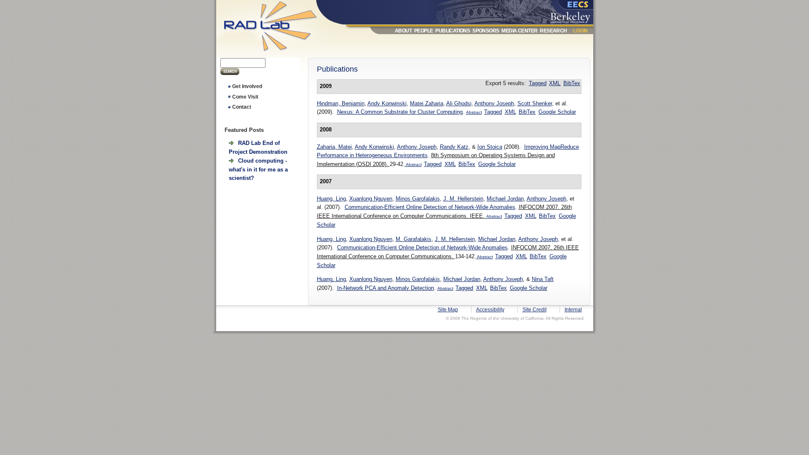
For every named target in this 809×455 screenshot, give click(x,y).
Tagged (537, 83)
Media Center (519, 31)
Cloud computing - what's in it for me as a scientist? (258, 169)
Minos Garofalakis (418, 198)
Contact (241, 107)
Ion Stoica (489, 147)
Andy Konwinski (387, 103)
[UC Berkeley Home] (572, 16)
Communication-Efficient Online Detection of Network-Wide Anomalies (430, 207)
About (403, 31)
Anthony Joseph (494, 103)
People (423, 31)
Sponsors (485, 31)
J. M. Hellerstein (463, 198)
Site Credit (534, 309)
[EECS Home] (572, 5)
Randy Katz (454, 147)
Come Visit (245, 96)
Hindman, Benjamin (340, 103)
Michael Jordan (505, 198)
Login (580, 31)
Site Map (448, 309)
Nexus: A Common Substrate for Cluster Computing (400, 112)
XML (554, 83)
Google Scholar (557, 112)
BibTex (571, 83)
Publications (452, 31)
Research (553, 31)
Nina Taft (543, 279)
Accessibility (490, 309)
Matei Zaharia (426, 103)
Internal (573, 309)
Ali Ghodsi (458, 103)
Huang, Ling (331, 198)
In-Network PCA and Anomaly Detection (385, 288)
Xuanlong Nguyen (370, 198)
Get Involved (247, 86)
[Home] (278, 53)
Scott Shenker (534, 103)
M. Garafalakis (413, 239)
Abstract (474, 112)
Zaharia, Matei (334, 147)
